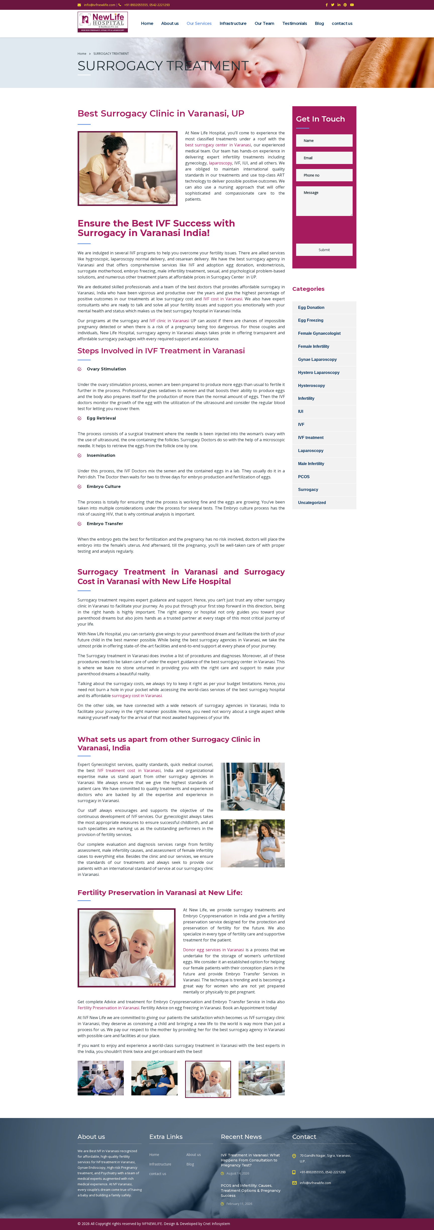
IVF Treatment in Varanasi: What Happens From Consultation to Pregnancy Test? (250, 1160)
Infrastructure (233, 23)
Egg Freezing (310, 320)
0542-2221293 (159, 5)
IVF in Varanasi (108, 1151)
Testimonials (294, 23)
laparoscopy (220, 163)
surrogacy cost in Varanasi (137, 695)
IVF (301, 424)
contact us (342, 23)
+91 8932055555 (136, 5)
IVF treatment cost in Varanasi (128, 770)
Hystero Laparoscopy (319, 372)
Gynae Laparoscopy (317, 359)
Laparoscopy (310, 451)
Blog (319, 23)
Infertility (306, 398)
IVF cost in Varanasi (222, 299)
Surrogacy (308, 489)
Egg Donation (311, 307)
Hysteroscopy (311, 385)
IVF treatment (310, 437)
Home (147, 23)
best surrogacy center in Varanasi (218, 145)
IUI (300, 411)
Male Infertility (311, 464)
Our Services (199, 23)
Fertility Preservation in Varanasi (108, 1008)
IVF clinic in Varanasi (169, 320)
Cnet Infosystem (216, 1223)
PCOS (304, 477)
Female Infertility (313, 346)
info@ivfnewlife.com (99, 5)
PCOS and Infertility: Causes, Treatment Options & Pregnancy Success (251, 1190)
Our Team (264, 23)
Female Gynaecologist (319, 333)
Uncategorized (312, 502)
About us (170, 23)
